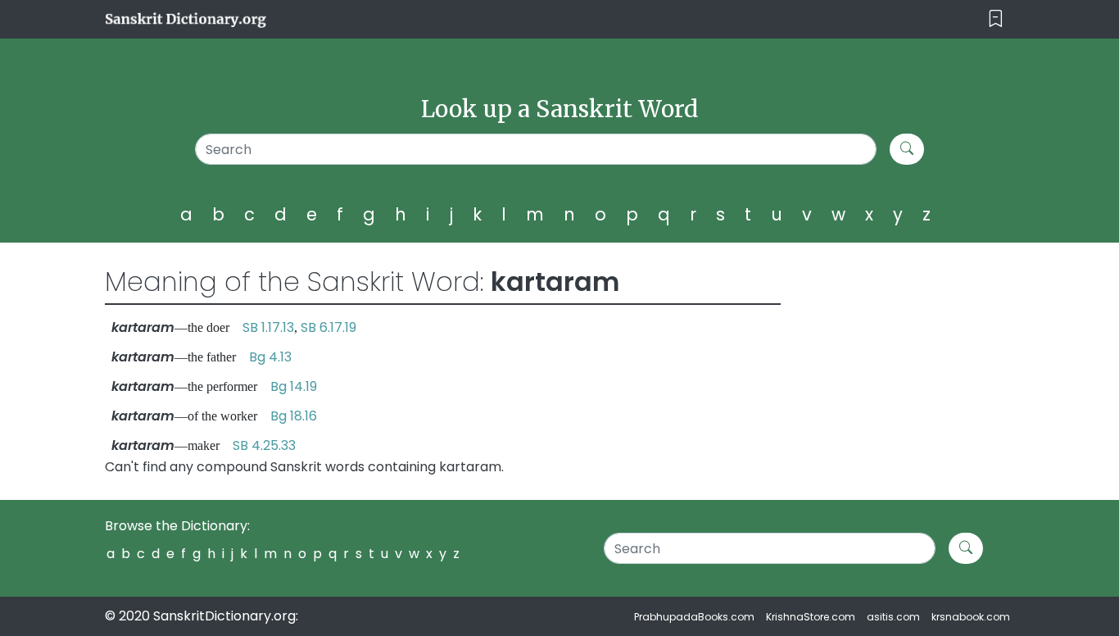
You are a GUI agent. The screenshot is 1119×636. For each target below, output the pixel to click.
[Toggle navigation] (995, 19)
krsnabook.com (970, 617)
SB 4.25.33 (264, 445)
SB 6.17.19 (328, 327)
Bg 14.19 (293, 386)
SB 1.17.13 (268, 327)
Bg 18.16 (293, 416)
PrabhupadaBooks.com (694, 617)
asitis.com (893, 617)
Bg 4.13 (270, 357)
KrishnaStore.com (810, 617)
